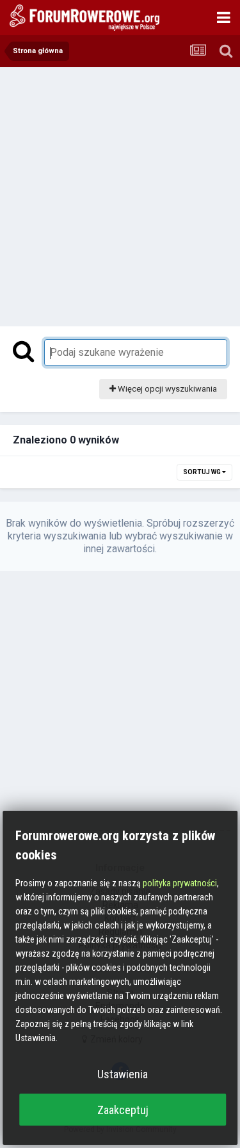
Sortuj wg (202, 471)
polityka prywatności (180, 883)
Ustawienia (122, 1074)
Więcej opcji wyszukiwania (166, 389)
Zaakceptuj (122, 1110)
